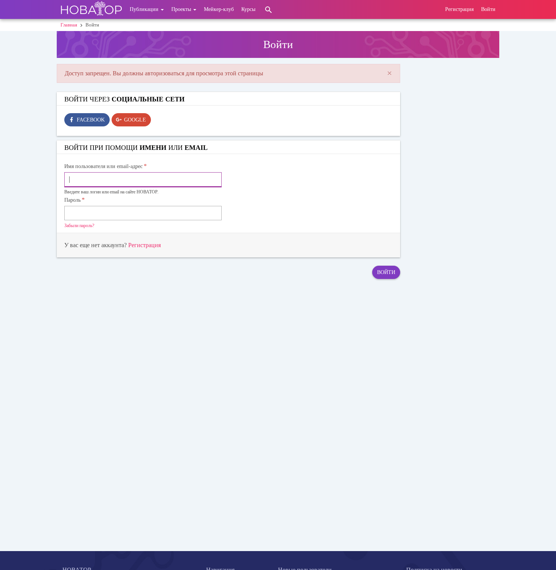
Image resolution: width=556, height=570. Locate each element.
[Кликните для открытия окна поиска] (268, 9)
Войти (488, 9)
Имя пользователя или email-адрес (103, 166)
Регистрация (459, 9)
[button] (389, 73)
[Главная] (91, 9)
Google (135, 120)
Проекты (182, 9)
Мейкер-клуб (219, 9)
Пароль (72, 200)
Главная (69, 25)
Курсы (248, 9)
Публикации (145, 9)
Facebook (91, 120)
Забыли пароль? (79, 225)
